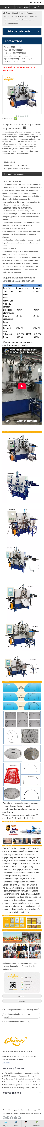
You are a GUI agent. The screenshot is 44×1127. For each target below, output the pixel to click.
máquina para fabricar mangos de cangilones (17, 1015)
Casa (7, 7)
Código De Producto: (12, 168)
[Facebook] (4, 1117)
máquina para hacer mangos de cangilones (21, 1010)
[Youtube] (19, 1117)
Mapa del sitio (36, 1113)
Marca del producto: (12, 165)
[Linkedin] (11, 1117)
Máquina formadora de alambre (16, 1021)
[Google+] (7, 1117)
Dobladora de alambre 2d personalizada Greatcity (23, 1082)
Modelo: (7, 162)
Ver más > (6, 1063)
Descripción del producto (14, 174)
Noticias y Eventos (22, 7)
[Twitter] (15, 1117)
